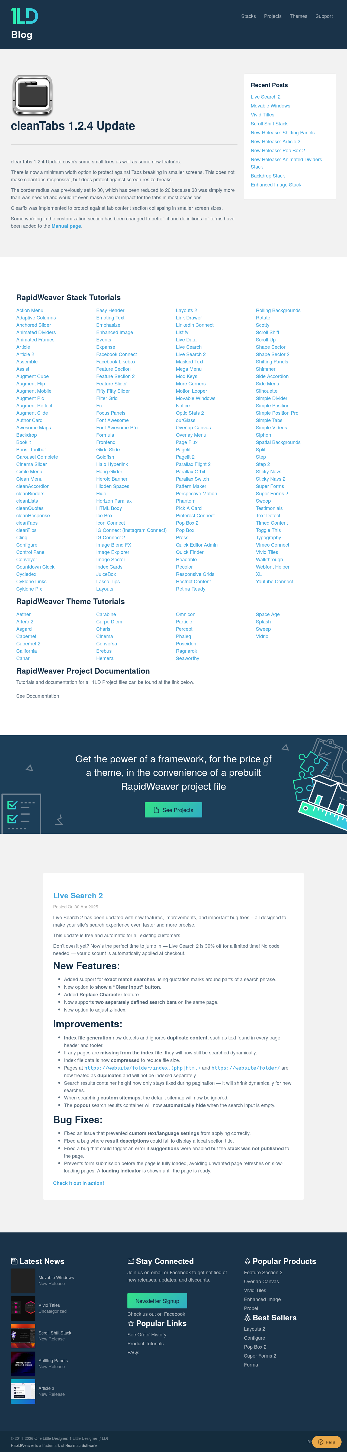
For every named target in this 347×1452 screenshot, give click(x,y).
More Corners (191, 383)
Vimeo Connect (272, 544)
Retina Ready (190, 588)
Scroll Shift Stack (269, 123)
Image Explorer (112, 551)
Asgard (24, 628)
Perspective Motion (196, 493)
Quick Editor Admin (197, 544)
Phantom (185, 500)
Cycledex (26, 573)
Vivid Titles (262, 114)
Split (260, 449)
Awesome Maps (33, 427)
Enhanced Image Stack (276, 184)
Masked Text (189, 361)
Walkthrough (269, 559)
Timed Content (272, 522)
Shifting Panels (272, 361)
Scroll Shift (267, 331)
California (26, 650)
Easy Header (110, 309)
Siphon (263, 434)
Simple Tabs (269, 419)
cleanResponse (33, 515)
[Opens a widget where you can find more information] (327, 1442)
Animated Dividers (36, 331)
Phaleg (183, 635)
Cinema (104, 635)
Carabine (106, 613)
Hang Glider (109, 471)
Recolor (184, 566)
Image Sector (110, 559)
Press (182, 537)
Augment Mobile (34, 390)
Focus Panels (111, 412)
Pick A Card (189, 507)
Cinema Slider (31, 463)
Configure (26, 544)
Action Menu (29, 309)
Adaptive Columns (36, 317)
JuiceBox (106, 573)
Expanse (105, 346)
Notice (183, 405)
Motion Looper (191, 390)
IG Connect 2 (110, 537)
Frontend (105, 441)
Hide (101, 493)
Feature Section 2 (115, 375)
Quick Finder (190, 551)
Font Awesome (112, 419)
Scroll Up (266, 339)
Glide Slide (108, 449)
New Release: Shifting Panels (283, 132)
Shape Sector (270, 346)
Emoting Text (110, 317)
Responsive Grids (195, 573)
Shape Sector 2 (273, 353)
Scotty (262, 324)
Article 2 (25, 353)
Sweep (263, 628)
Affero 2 (24, 621)
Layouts (104, 588)
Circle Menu (29, 471)
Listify (182, 331)
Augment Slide (32, 412)
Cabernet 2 (28, 643)
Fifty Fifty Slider (113, 390)
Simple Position (273, 405)
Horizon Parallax (114, 500)
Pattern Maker (191, 485)
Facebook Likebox (116, 361)
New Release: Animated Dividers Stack (286, 163)
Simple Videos (271, 427)
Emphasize (108, 324)
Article (23, 346)
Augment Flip (30, 383)
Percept (184, 628)
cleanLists (27, 500)
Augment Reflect (34, 405)
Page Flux (187, 441)
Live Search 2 (266, 96)
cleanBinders (30, 493)
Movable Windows (270, 105)
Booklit (23, 441)
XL (259, 573)
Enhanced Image (114, 331)
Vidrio (262, 635)
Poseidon (186, 643)
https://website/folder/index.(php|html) (142, 1068)
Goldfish (105, 456)
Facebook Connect (116, 353)
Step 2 (263, 463)
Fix (99, 405)
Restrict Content (193, 581)
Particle (184, 621)
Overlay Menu (191, 434)
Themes (298, 15)
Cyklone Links (31, 581)
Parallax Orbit (190, 471)
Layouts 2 (186, 309)
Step (261, 456)
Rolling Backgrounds (278, 309)
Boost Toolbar (31, 449)
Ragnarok (186, 650)
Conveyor (26, 559)
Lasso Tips (108, 581)
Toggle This (268, 529)
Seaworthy (187, 657)
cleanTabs (27, 522)
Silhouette (267, 390)
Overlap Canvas (193, 427)
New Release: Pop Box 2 (278, 150)
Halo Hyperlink (112, 463)
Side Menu (267, 383)
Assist (22, 368)
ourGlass (185, 419)
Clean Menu (29, 478)
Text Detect (268, 515)
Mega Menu (189, 368)
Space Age (268, 613)
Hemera (105, 657)
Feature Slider (111, 383)
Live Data (186, 339)
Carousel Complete (37, 456)
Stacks (248, 15)
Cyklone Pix (29, 588)
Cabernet (26, 635)
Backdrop (26, 434)
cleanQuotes (30, 507)
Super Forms (270, 485)
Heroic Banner (111, 478)
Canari (23, 657)
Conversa (106, 643)
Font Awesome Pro (117, 427)
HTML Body (109, 507)
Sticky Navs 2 (270, 478)
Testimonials (269, 507)
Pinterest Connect (195, 515)
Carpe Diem (109, 621)
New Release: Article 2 (275, 141)
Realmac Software (81, 1445)
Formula (105, 434)
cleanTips (26, 529)
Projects (273, 15)
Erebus (104, 650)
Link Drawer (189, 317)
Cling (21, 537)
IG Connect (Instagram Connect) (131, 529)
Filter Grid (107, 397)
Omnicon (185, 613)
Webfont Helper (273, 566)
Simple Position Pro (277, 412)
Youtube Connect (274, 581)
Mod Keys (186, 375)
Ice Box (104, 515)
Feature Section (113, 368)
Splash (263, 621)
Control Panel (31, 551)
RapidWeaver (22, 1445)
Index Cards (109, 566)
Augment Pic (30, 397)
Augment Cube (32, 375)
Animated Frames (35, 339)
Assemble (27, 361)
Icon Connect (110, 522)
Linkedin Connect (195, 324)
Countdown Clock (35, 566)
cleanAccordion (33, 485)
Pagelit (183, 449)
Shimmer (265, 368)
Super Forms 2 (272, 493)
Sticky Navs (268, 471)
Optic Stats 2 (190, 412)
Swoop (263, 500)
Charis (103, 628)
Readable (186, 559)
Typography (268, 537)
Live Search (189, 346)
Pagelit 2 (185, 456)
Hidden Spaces (112, 485)
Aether (23, 613)
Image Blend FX (113, 544)
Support (324, 15)
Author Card (29, 419)
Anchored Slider (33, 324)
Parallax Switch (192, 478)
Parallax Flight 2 (193, 463)
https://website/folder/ (245, 1068)
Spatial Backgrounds (278, 441)
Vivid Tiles (267, 551)
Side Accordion (272, 375)
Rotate (263, 317)
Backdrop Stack (268, 175)
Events (103, 339)
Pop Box (185, 529)
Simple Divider (271, 397)
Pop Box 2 (187, 522)
